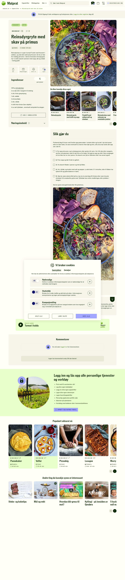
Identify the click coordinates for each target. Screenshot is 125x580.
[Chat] (93, 3)
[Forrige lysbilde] (111, 124)
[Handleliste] (103, 3)
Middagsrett (15, 25)
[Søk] (51, 3)
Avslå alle (38, 316)
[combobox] (69, 3)
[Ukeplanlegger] (98, 3)
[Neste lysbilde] (114, 124)
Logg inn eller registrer (80, 14)
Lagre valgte (62, 316)
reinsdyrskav (20, 88)
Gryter (24, 25)
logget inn (64, 347)
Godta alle (86, 316)
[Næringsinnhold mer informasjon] (29, 123)
